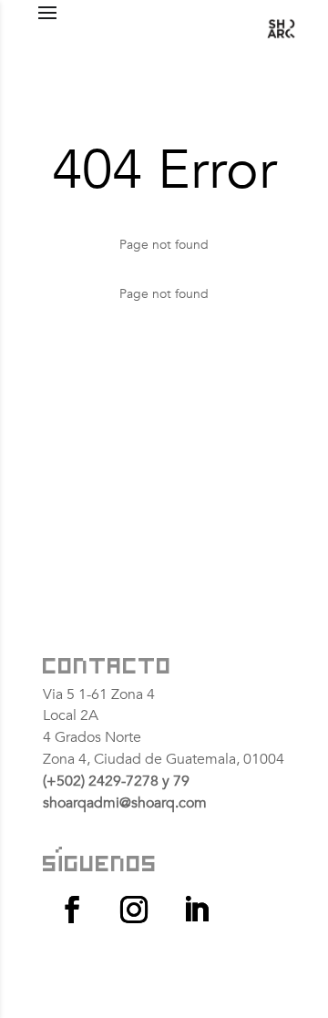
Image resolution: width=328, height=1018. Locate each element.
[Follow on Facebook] (72, 909)
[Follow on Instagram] (134, 909)
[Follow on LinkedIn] (196, 909)
